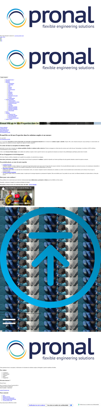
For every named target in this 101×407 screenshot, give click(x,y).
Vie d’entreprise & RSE (13, 118)
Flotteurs (10, 104)
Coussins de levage (12, 103)
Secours (10, 97)
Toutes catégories (3, 127)
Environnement (11, 89)
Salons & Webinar (12, 116)
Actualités (7, 113)
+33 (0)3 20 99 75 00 (19, 35)
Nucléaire (10, 93)
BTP (9, 85)
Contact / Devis (8, 119)
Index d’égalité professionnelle (9, 399)
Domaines (7, 82)
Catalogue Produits (9, 99)
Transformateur (11, 98)
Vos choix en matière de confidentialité (57, 405)
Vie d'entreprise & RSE (5, 132)
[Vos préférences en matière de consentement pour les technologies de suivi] (88, 404)
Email (4, 322)
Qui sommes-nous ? (9, 79)
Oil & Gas (10, 94)
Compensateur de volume (13, 102)
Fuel (9, 90)
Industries (10, 92)
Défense (10, 87)
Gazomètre (10, 105)
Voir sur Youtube (32, 184)
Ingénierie (7, 81)
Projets (6, 111)
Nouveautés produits (12, 115)
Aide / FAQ (2, 37)
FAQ (4, 395)
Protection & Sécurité (13, 95)
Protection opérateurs (12, 109)
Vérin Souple (11, 110)
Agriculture (10, 84)
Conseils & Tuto (11, 114)
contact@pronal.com (4, 390)
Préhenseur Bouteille (12, 108)
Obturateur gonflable (12, 106)
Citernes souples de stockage (9, 172)
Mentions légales (6, 396)
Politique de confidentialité (8, 398)
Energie (10, 88)
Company (5, 318)
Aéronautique (11, 83)
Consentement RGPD (8, 324)
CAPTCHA (5, 328)
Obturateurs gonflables (8, 168)
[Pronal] (50, 34)
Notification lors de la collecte (37, 405)
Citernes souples (11, 100)
